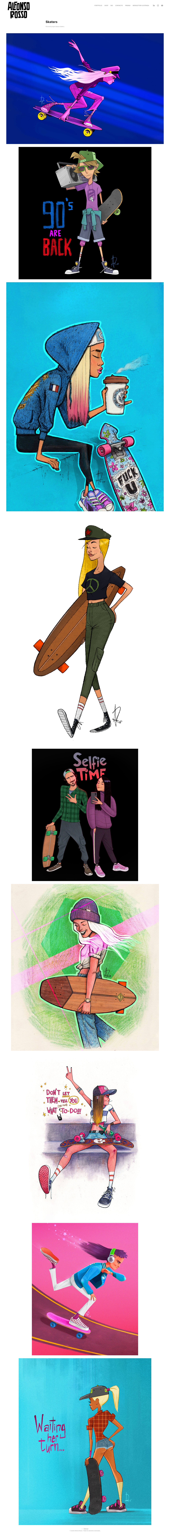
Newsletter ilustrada (141, 5)
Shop (106, 5)
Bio (112, 5)
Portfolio (98, 5)
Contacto (119, 5)
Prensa (127, 5)
